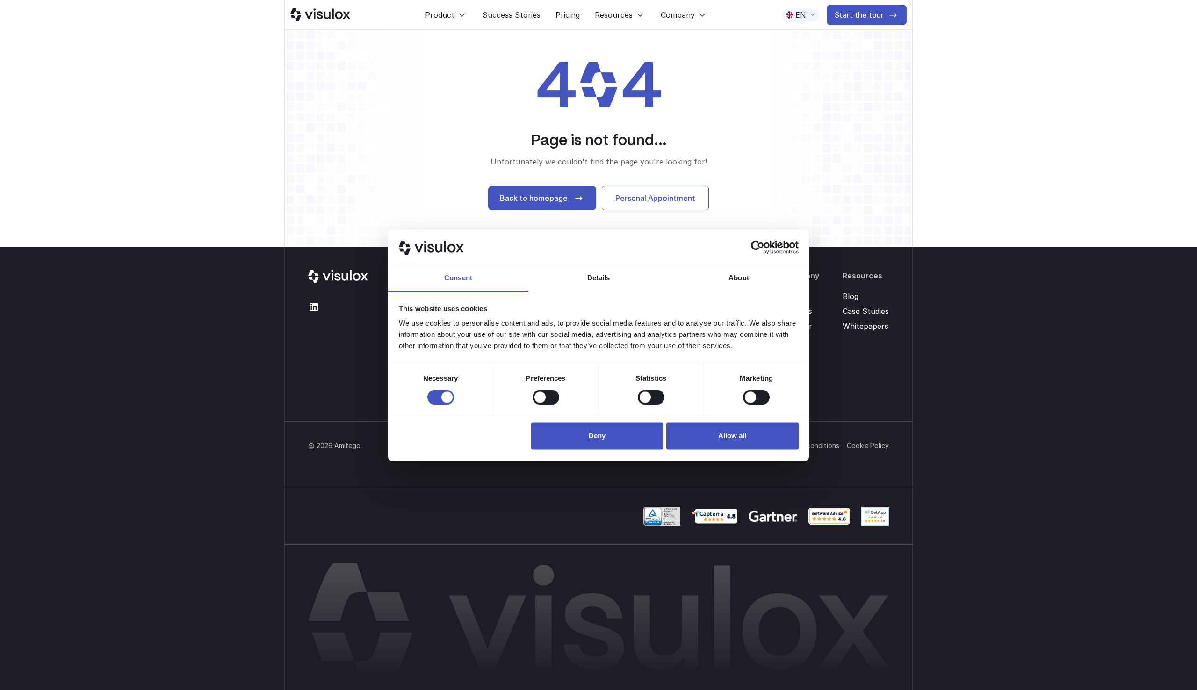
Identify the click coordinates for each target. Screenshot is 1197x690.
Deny (597, 436)
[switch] (546, 397)
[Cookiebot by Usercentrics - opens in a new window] (758, 247)
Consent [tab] (458, 278)
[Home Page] (320, 14)
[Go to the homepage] (338, 276)
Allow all (732, 436)
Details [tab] (598, 278)
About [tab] (738, 278)
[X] (313, 307)
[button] (446, 15)
